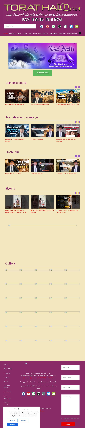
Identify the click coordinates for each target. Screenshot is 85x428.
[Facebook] (41, 26)
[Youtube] (47, 26)
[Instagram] (59, 26)
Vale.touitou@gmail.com (30, 378)
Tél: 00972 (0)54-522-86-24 (46, 378)
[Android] (76, 26)
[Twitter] (71, 26)
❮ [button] (76, 87)
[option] (17, 98)
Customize (12, 420)
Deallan (42, 411)
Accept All (12, 424)
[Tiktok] (65, 26)
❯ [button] (78, 87)
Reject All (23, 420)
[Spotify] (53, 26)
